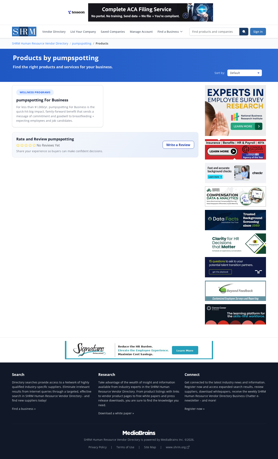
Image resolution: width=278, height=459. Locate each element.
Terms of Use (125, 447)
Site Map (150, 447)
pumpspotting (81, 43)
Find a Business (168, 32)
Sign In (258, 32)
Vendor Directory (54, 32)
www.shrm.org (176, 447)
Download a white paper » (116, 413)
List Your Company (83, 32)
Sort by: (220, 73)
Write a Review (178, 145)
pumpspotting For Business (42, 100)
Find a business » (24, 409)
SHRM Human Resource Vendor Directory (40, 43)
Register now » (195, 409)
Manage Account (141, 32)
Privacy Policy (98, 447)
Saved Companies (113, 32)
